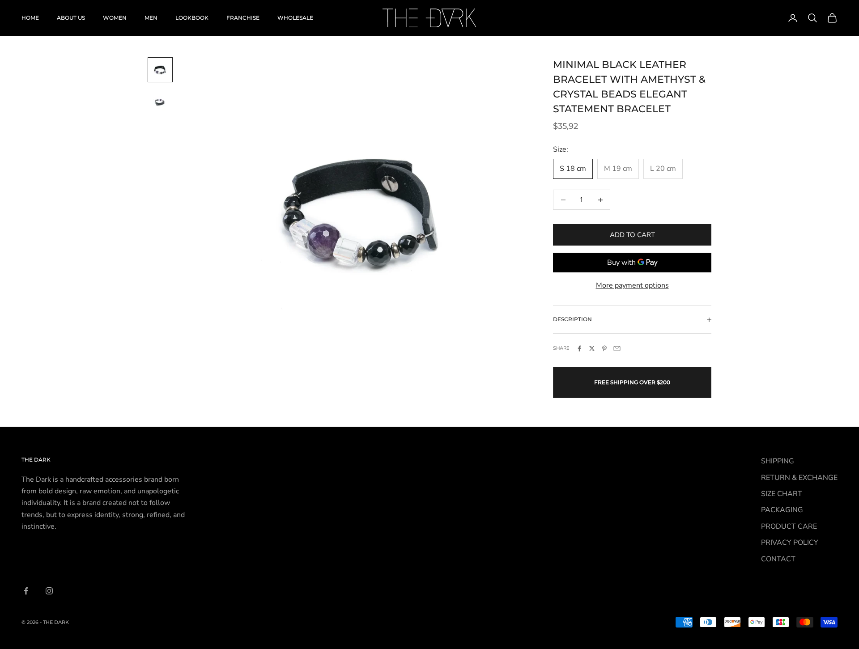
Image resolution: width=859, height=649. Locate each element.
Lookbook (191, 17)
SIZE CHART (781, 494)
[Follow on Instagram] (49, 590)
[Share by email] (617, 348)
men (151, 17)
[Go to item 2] (160, 102)
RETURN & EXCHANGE (799, 478)
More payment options (632, 285)
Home (30, 17)
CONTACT (778, 559)
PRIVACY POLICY (789, 542)
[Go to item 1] (160, 69)
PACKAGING (782, 510)
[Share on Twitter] (591, 348)
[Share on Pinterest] (604, 348)
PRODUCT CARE (789, 526)
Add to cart (632, 234)
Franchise (242, 17)
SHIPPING (777, 461)
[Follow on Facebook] (25, 590)
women (115, 17)
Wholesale (295, 17)
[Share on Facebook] (579, 348)
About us (71, 17)
